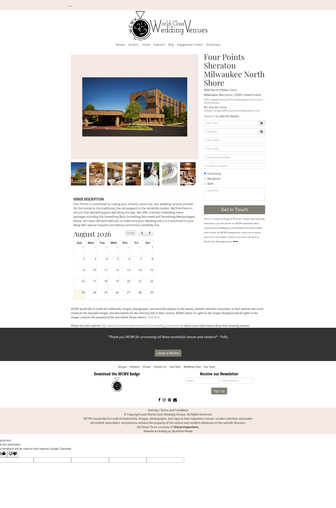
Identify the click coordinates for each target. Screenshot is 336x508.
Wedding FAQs (192, 366)
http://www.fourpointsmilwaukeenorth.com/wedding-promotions (239, 101)
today (130, 233)
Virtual (146, 45)
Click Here (154, 317)
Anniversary (213, 45)
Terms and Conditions (174, 410)
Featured (159, 45)
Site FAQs (175, 366)
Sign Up (219, 391)
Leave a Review (168, 353)
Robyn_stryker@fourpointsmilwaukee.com (232, 111)
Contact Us (160, 366)
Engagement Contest (190, 45)
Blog (171, 45)
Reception (214, 179)
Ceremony (214, 174)
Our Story (209, 366)
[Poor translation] (12, 454)
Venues (120, 45)
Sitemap (153, 410)
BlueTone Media (182, 431)
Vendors (133, 45)
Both (210, 184)
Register (209, 116)
